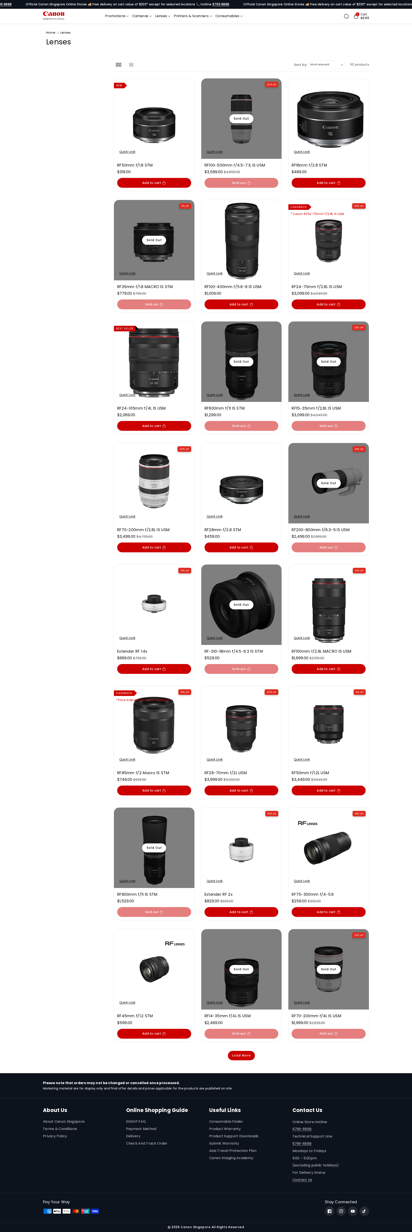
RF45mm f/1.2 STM (135, 1015)
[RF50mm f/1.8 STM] (154, 118)
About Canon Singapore (64, 1121)
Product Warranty (225, 1128)
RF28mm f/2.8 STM (222, 529)
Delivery (133, 1136)
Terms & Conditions (60, 1128)
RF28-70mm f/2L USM (225, 772)
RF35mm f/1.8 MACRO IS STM (145, 286)
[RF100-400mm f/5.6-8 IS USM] (241, 240)
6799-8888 (302, 1129)
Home (50, 32)
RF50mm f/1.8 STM (135, 165)
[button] (116, 16)
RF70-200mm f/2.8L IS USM (143, 529)
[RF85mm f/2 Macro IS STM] (154, 726)
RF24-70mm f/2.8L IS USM (317, 286)
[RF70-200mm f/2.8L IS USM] (154, 483)
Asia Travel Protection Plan (232, 1150)
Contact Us (302, 1179)
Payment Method (141, 1128)
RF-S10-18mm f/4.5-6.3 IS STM (233, 651)
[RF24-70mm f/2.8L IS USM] (328, 240)
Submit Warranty (224, 1143)
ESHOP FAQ (136, 1121)
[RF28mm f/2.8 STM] (241, 483)
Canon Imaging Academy (231, 1157)
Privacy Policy (55, 1136)
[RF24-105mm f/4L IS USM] (154, 362)
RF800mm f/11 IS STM (137, 894)
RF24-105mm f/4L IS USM (141, 408)
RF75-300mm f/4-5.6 (313, 894)
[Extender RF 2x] (241, 848)
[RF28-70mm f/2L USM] (241, 726)
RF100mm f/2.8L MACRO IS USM (321, 651)
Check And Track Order (147, 1143)
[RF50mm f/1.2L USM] (328, 726)
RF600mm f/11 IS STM (224, 408)
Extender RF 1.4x (132, 651)
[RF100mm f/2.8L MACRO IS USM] (328, 605)
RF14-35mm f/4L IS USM (227, 1015)
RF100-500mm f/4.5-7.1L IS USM (234, 165)
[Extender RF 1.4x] (154, 605)
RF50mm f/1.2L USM (310, 772)
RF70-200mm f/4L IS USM (316, 1015)
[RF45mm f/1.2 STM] (154, 969)
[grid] (118, 64)
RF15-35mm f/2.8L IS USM (316, 408)
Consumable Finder (226, 1121)
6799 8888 (220, 4)
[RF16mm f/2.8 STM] (328, 118)
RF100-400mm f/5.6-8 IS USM (233, 286)
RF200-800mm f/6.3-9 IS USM (321, 529)
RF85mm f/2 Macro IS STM (143, 772)
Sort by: (300, 64)
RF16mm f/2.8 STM (309, 165)
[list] (131, 64)
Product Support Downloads (234, 1136)
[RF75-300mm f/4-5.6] (328, 848)
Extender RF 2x (218, 894)
